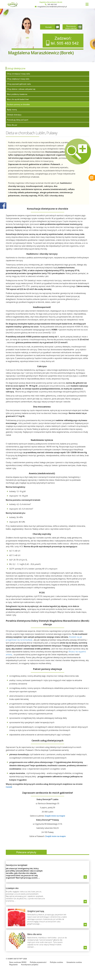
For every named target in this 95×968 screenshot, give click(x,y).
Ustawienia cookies (74, 962)
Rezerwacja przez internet (70, 27)
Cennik (9, 787)
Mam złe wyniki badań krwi (18, 99)
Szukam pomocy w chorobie (18, 104)
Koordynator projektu (29, 964)
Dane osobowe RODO (17, 962)
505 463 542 (52, 4)
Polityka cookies (56, 962)
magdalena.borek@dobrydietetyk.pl (52, 7)
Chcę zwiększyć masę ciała (18, 78)
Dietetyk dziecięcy (14, 114)
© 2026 (16, 959)
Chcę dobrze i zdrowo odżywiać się (21, 89)
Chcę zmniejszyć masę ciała (18, 73)
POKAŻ (3, 206)
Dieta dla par (12, 124)
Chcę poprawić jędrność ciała (19, 84)
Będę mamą (12, 109)
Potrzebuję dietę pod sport (17, 119)
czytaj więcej (85, 877)
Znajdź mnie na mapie (55, 816)
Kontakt (48, 27)
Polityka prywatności (38, 962)
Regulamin (13, 964)
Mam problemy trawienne (17, 94)
